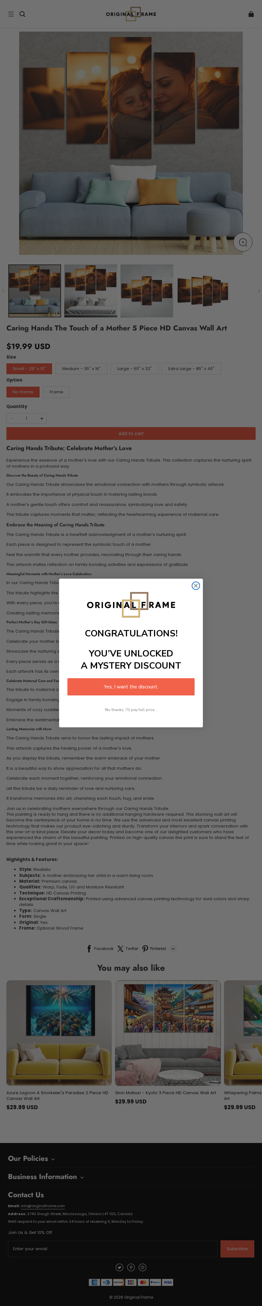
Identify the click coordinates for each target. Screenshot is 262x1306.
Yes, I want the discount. (131, 686)
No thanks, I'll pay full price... (131, 709)
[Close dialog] (196, 586)
